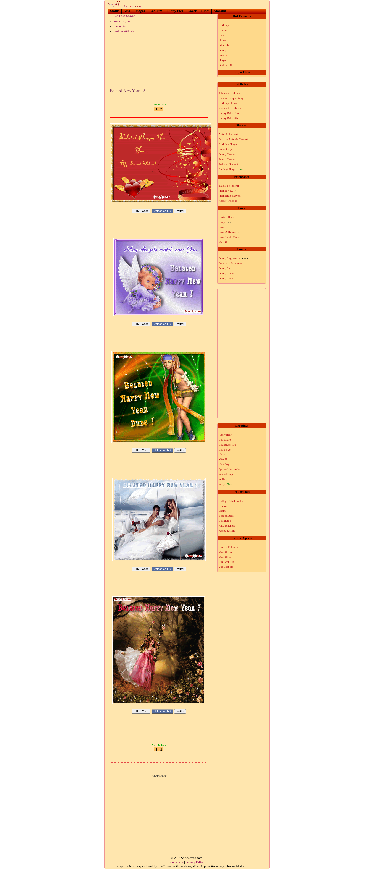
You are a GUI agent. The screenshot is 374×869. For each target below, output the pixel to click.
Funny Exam (226, 273)
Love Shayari (226, 149)
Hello (222, 454)
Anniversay (225, 434)
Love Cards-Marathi (230, 236)
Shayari (223, 60)
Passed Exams (227, 530)
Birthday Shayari (229, 144)
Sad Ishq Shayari (228, 164)
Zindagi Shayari (231, 169)
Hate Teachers (227, 525)
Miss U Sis (225, 557)
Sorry (225, 484)
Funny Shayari (227, 154)
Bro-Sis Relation (228, 547)
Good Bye (225, 449)
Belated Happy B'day (231, 98)
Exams (222, 510)
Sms (127, 11)
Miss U (223, 241)
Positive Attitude (124, 31)
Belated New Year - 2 (127, 90)
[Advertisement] (159, 59)
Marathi (220, 11)
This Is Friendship (229, 185)
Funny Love (226, 278)
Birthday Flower (228, 103)
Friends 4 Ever (227, 190)
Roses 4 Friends (228, 200)
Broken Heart (226, 217)
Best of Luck (226, 515)
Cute (221, 35)
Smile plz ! (225, 479)
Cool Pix (155, 11)
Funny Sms (120, 26)
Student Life (226, 65)
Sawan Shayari (227, 159)
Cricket (223, 30)
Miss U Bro (225, 552)
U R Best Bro (226, 561)
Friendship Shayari (230, 195)
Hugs (225, 222)
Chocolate (225, 439)
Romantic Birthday (230, 108)
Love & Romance (229, 231)
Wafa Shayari (122, 21)
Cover (192, 11)
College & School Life (232, 501)
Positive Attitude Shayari (233, 139)
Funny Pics (174, 11)
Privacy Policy (194, 862)
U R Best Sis (226, 566)
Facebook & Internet (231, 263)
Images (139, 11)
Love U (223, 227)
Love (223, 55)
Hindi (205, 11)
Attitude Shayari (228, 134)
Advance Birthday (229, 93)
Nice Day (224, 464)
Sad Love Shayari (124, 16)
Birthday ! (225, 25)
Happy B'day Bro (229, 113)
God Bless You (227, 444)
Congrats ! (225, 520)
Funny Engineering (233, 258)
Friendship (225, 45)
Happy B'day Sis (228, 118)
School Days (226, 474)
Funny (222, 50)
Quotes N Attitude (229, 469)
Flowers (223, 40)
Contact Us (177, 862)
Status (114, 11)
